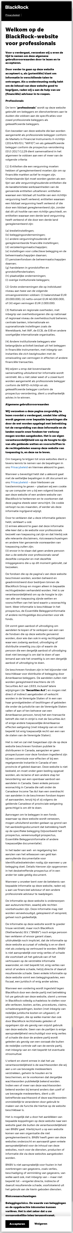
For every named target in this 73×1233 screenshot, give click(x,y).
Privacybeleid (19, 467)
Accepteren (17, 1224)
